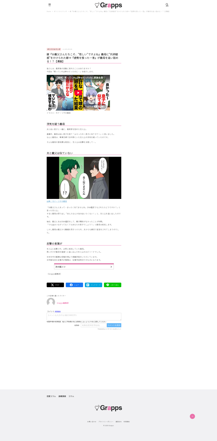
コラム (71, 396)
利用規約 (127, 421)
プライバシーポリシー (106, 421)
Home (49, 11)
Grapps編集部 (63, 303)
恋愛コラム (51, 396)
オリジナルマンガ (60, 11)
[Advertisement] (108, 31)
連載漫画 (62, 396)
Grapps (111, 425)
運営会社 (119, 421)
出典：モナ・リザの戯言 (57, 201)
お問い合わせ (91, 421)
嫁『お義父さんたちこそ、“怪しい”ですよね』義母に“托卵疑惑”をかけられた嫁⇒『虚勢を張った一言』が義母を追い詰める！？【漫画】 (120, 11)
